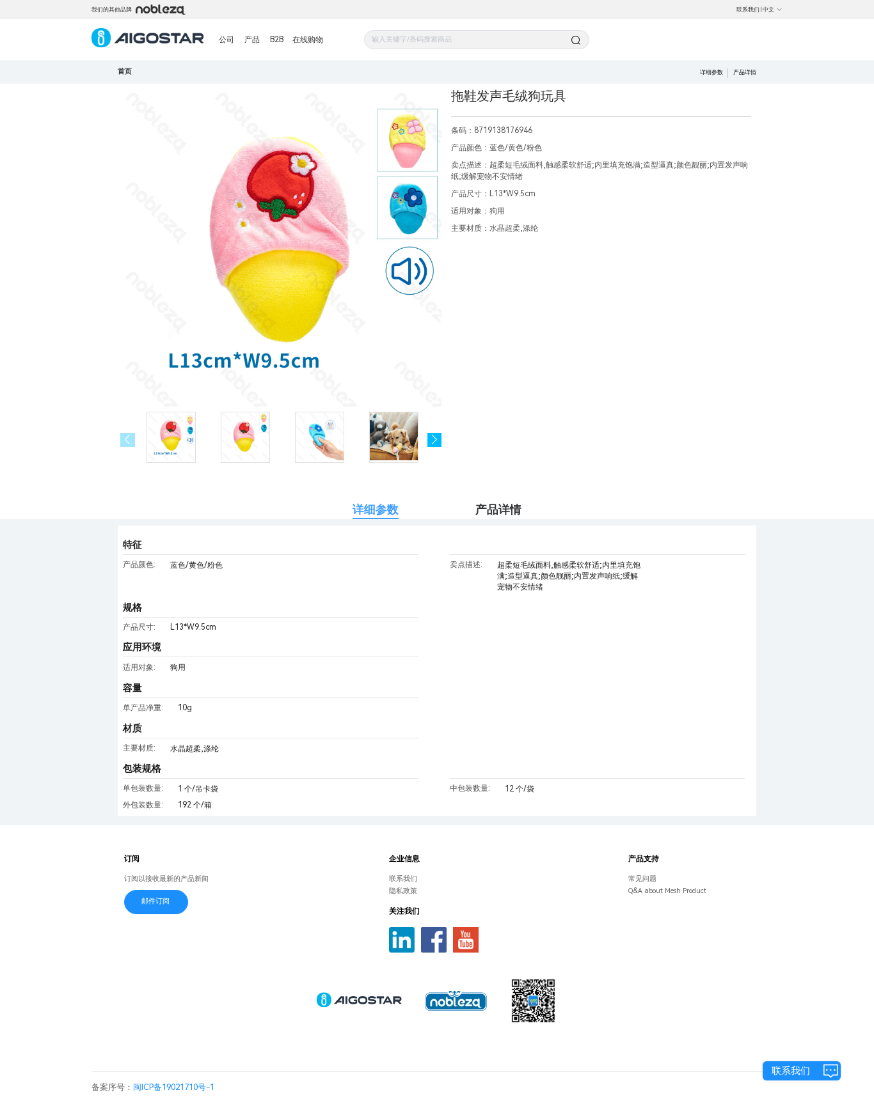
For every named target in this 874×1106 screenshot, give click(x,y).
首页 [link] (125, 71)
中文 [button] (768, 9)
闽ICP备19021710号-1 (173, 1087)
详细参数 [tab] (376, 509)
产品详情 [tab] (498, 509)
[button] (434, 440)
